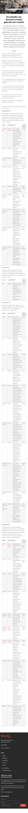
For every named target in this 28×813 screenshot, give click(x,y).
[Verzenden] (23, 805)
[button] (22, 2)
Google (9, 371)
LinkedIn (10, 129)
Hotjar (9, 403)
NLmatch (10, 130)
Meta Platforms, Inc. (10, 545)
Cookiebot (7, 108)
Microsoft (10, 317)
